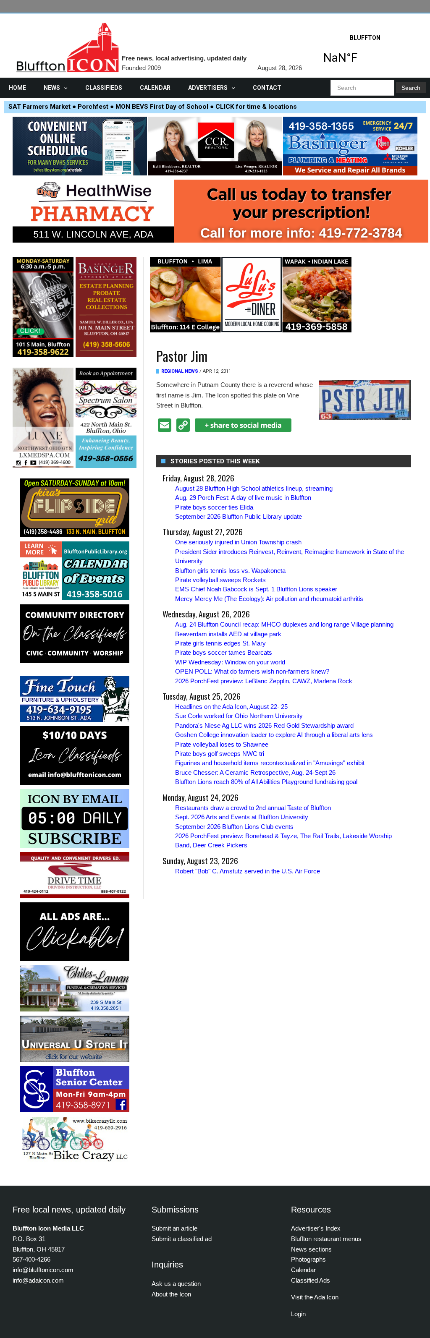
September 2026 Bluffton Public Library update (238, 516)
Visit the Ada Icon (314, 1297)
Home (17, 87)
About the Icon (171, 1294)
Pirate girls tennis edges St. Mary (220, 643)
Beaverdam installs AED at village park (228, 634)
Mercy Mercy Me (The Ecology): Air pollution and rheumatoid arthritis (269, 598)
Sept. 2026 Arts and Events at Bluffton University (241, 817)
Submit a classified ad (182, 1238)
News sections (311, 1249)
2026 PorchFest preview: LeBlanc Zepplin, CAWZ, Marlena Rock (263, 681)
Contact (267, 87)
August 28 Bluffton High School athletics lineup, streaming (254, 488)
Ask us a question (176, 1283)
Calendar (155, 87)
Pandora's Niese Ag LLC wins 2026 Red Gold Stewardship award (264, 725)
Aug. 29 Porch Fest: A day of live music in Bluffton (243, 497)
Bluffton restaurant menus (326, 1238)
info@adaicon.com (38, 1280)
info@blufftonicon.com (43, 1269)
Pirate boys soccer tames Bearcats (223, 652)
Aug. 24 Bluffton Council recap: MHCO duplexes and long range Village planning (284, 624)
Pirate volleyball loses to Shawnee (221, 744)
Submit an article (174, 1228)
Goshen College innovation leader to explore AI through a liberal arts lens (274, 734)
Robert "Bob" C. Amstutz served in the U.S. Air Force (247, 871)
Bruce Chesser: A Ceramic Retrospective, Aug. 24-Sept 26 (255, 772)
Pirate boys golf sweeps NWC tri (219, 753)
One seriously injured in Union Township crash (238, 542)
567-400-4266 (31, 1259)
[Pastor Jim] (365, 399)
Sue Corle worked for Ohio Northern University (239, 715)
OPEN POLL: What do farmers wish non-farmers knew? (252, 671)
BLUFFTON (364, 52)
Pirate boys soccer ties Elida (214, 507)
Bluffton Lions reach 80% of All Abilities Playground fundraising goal (266, 781)
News (52, 87)
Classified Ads (310, 1280)
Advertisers (208, 87)
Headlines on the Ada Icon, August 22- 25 (231, 706)
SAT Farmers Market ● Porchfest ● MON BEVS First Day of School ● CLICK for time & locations (152, 106)
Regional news (179, 371)
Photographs (308, 1259)
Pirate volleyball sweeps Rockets (220, 579)
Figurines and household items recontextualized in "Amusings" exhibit (269, 762)
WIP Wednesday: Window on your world (230, 662)
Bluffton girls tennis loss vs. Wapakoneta (230, 570)
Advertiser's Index (316, 1228)
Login (298, 1313)
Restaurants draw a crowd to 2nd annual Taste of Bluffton (253, 807)
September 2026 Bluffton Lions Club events (234, 826)
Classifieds (103, 87)
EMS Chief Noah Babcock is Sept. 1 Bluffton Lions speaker (256, 589)
